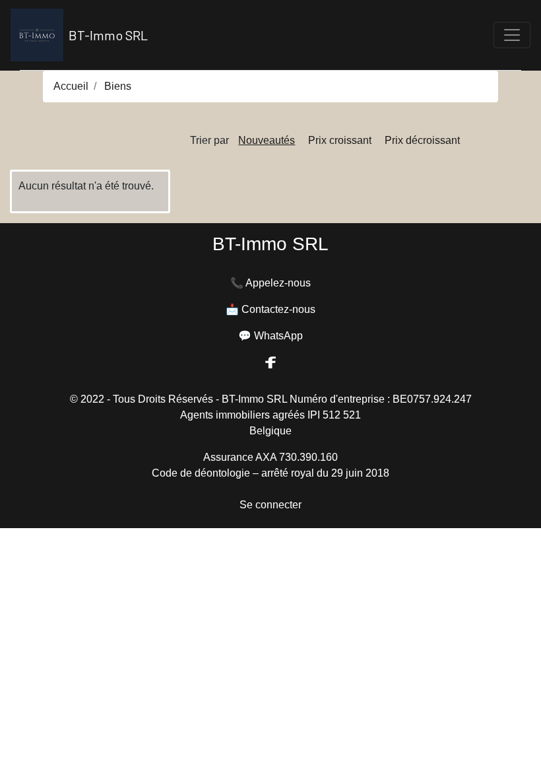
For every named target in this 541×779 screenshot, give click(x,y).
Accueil (70, 86)
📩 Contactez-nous (270, 309)
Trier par (209, 140)
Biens (117, 86)
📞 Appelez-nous (270, 282)
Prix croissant (339, 140)
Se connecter (270, 504)
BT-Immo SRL (108, 35)
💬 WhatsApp (270, 335)
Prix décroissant (422, 140)
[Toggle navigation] (511, 35)
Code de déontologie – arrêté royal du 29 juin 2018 (270, 473)
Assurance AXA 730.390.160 (270, 457)
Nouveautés (266, 140)
